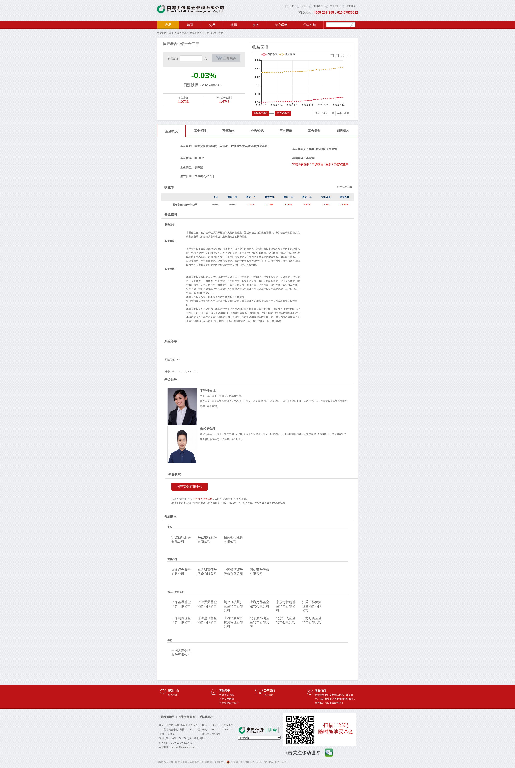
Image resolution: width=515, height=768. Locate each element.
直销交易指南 (226, 698)
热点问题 (173, 694)
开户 (291, 6)
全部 (346, 113)
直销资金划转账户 (229, 702)
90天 (324, 113)
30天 (317, 113)
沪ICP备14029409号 (275, 762)
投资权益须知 (186, 716)
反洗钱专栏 (206, 716)
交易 (212, 25)
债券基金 (194, 32)
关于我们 (334, 6)
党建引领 (309, 25)
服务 (256, 25)
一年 (332, 113)
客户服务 (351, 6)
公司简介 (268, 694)
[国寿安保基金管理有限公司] (190, 13)
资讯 (234, 25)
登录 (303, 6)
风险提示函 (168, 716)
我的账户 (318, 6)
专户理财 (281, 25)
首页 (190, 25)
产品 (168, 25)
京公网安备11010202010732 (246, 762)
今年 (339, 113)
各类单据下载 (226, 694)
